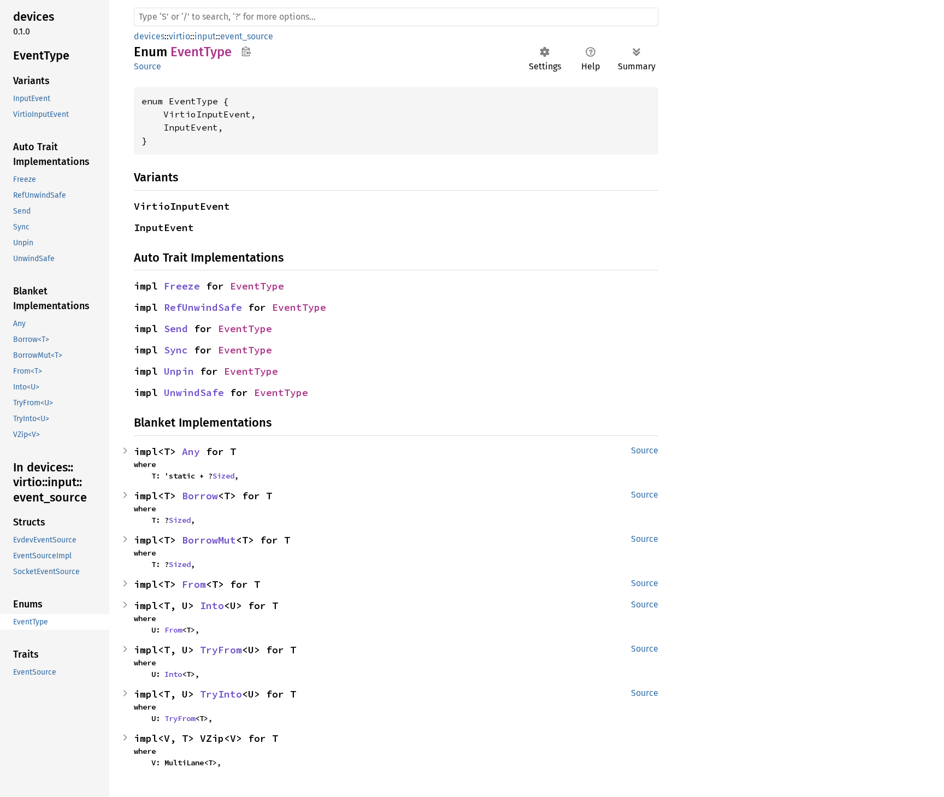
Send (176, 328)
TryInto (221, 694)
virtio (179, 36)
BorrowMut (209, 540)
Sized (223, 476)
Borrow (200, 495)
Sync (176, 350)
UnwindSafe (194, 392)
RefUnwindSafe (203, 307)
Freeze (182, 286)
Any (191, 451)
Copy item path (246, 51)
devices (149, 36)
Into (212, 605)
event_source (246, 36)
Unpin (179, 371)
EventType (257, 286)
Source (147, 66)
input (205, 36)
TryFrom (221, 649)
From (194, 584)
